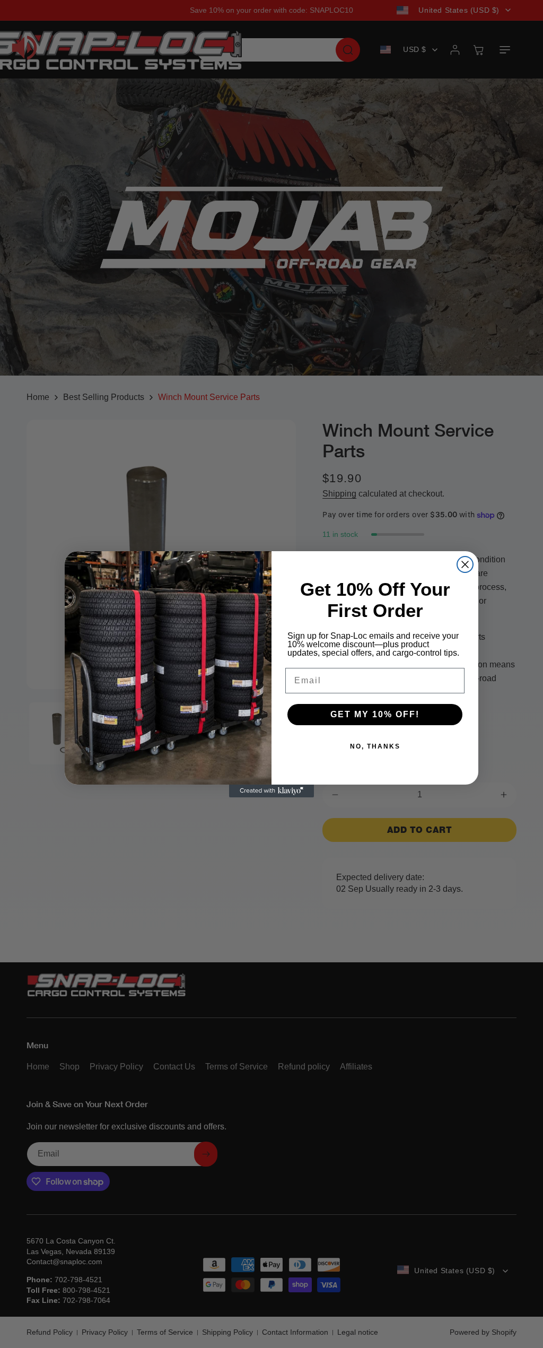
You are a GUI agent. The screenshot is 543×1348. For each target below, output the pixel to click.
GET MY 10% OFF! (374, 714)
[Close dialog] (465, 564)
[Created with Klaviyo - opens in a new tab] (271, 791)
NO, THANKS (375, 746)
